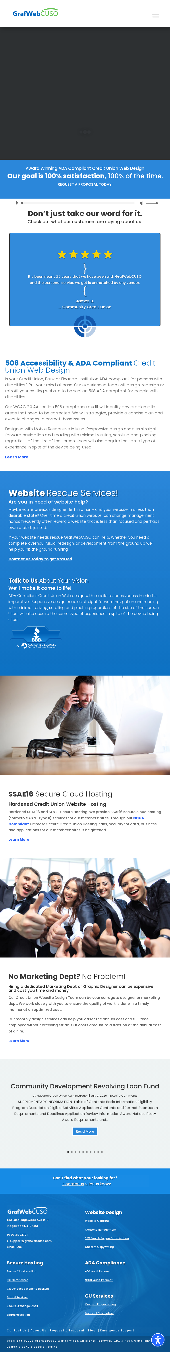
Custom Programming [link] (100, 1304)
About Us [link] (38, 1330)
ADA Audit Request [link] (98, 1271)
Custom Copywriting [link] (99, 1247)
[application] (85, 203)
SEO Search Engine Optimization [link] (107, 1238)
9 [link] (98, 1152)
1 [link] (68, 1152)
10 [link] (102, 1152)
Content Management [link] (100, 1229)
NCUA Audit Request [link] (99, 1280)
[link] (35, 19)
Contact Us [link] (17, 1330)
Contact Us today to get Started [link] (40, 559)
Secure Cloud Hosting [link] (21, 1271)
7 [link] (90, 1152)
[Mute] (142, 203)
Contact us (73, 1184)
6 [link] (87, 1152)
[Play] (16, 202)
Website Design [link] (103, 1212)
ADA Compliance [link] (105, 1263)
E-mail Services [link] (17, 1297)
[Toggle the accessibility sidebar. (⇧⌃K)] (157, 1339)
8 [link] (94, 1152)
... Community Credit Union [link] (84, 307)
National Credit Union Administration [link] (63, 1095)
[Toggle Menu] (155, 16)
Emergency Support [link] (117, 1330)
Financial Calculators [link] (99, 1313)
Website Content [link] (97, 1221)
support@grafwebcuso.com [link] (31, 1241)
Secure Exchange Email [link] (22, 1306)
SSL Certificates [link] (17, 1280)
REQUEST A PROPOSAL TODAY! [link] (85, 184)
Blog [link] (92, 1330)
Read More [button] (85, 1131)
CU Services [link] (99, 1296)
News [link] (113, 1095)
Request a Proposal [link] (67, 1330)
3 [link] (75, 1152)
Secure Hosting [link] (25, 1263)
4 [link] (79, 1152)
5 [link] (83, 1152)
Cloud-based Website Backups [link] (28, 1289)
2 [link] (72, 1152)
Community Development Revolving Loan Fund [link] (85, 1086)
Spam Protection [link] (18, 1315)
